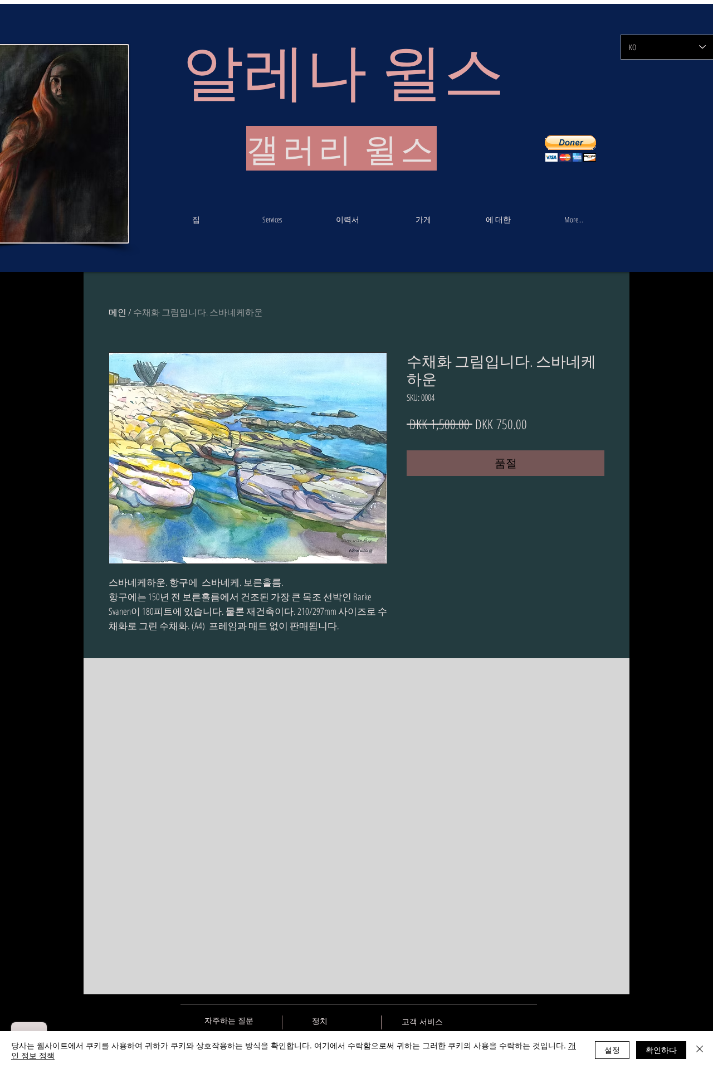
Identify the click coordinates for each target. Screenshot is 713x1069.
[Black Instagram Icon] (528, 1020)
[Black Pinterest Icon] (509, 1020)
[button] (570, 148)
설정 (612, 1049)
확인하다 (661, 1049)
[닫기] (699, 1050)
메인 (117, 312)
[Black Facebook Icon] (489, 1020)
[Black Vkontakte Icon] (470, 1020)
